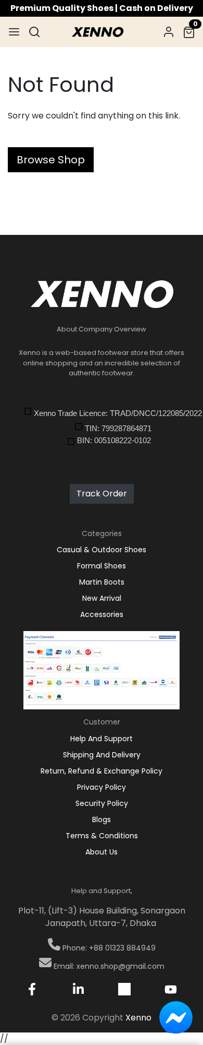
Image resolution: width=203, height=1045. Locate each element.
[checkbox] (108, 412)
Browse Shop (51, 159)
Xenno (138, 1018)
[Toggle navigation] (14, 32)
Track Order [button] (102, 494)
